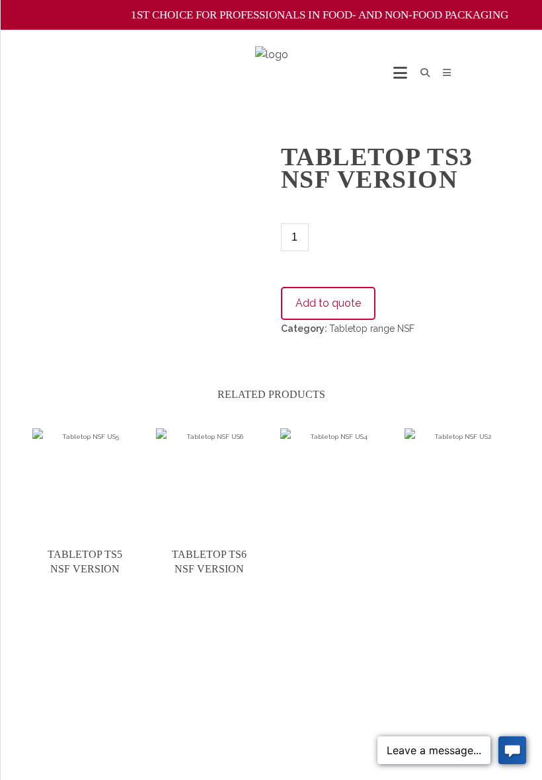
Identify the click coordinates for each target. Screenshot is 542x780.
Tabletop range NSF (371, 328)
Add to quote (328, 303)
